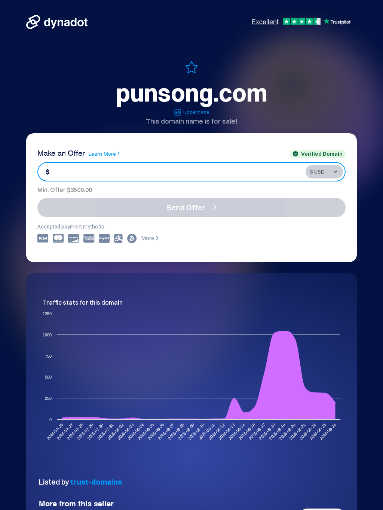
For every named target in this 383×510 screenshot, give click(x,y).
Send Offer (185, 207)
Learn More (102, 153)
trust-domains (96, 481)
